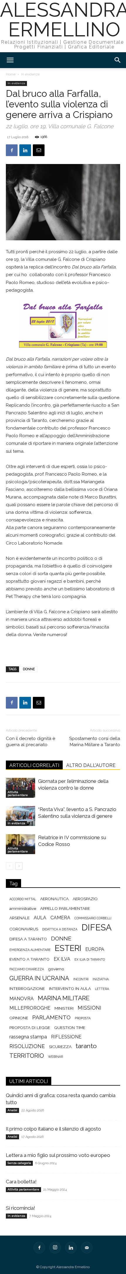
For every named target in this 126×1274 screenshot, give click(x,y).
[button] (10, 60)
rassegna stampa (28, 1037)
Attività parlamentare (18, 793)
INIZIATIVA (101, 979)
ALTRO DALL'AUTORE (90, 765)
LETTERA (102, 989)
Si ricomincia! (20, 1208)
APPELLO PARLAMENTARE (65, 908)
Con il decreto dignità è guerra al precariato (30, 741)
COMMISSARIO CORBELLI (92, 918)
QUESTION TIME (69, 1027)
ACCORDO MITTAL (22, 899)
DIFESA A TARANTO (28, 939)
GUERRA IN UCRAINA (39, 978)
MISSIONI (89, 1008)
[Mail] (87, 1247)
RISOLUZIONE (27, 1046)
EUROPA (94, 949)
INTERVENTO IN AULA (70, 988)
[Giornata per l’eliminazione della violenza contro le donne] (20, 788)
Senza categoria (19, 1163)
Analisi (12, 1110)
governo (56, 969)
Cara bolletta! (21, 1182)
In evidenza (30, 74)
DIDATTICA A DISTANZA (59, 929)
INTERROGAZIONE (27, 988)
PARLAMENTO (51, 1017)
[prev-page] (9, 866)
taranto (86, 1046)
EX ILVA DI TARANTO (89, 959)
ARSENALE (19, 917)
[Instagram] (55, 1247)
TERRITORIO (26, 1056)
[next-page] (19, 866)
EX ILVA (62, 959)
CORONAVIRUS (23, 929)
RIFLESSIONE (66, 1037)
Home (11, 74)
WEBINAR (55, 1056)
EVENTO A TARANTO (29, 959)
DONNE (29, 669)
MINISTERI (64, 1008)
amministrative (22, 908)
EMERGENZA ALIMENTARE (30, 950)
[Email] (39, 150)
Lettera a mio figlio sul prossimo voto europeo (58, 1155)
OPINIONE (18, 1018)
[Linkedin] (25, 150)
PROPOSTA (83, 1018)
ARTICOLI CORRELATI (34, 765)
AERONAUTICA (54, 898)
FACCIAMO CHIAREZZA (26, 969)
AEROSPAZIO (85, 898)
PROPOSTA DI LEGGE (29, 1027)
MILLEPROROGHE (29, 1008)
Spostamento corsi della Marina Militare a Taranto (94, 741)
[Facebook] (12, 150)
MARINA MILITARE (64, 998)
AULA (40, 917)
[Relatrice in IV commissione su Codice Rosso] (20, 844)
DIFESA (96, 927)
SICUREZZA (60, 1046)
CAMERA (60, 917)
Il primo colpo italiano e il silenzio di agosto (53, 1129)
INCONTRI (80, 979)
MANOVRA (21, 998)
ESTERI (68, 948)
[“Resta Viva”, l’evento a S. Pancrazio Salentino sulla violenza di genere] (20, 816)
